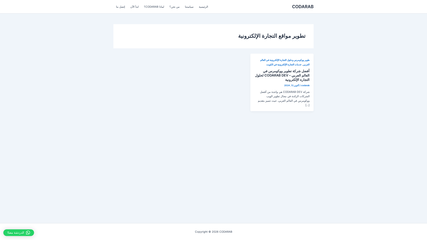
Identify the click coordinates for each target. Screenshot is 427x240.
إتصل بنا (120, 6)
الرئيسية (203, 6)
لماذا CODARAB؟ (154, 6)
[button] (18, 232)
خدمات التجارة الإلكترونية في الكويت (284, 64)
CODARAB (303, 6)
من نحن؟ (174, 6)
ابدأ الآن (134, 6)
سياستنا (189, 6)
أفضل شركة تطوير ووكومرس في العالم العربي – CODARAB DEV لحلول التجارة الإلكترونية (282, 75)
